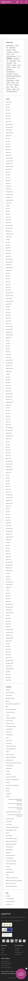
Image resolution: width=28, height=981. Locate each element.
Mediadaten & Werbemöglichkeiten (9, 973)
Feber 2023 (8, 219)
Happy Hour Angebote (10, 757)
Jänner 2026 (8, 121)
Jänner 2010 (8, 626)
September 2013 (9, 537)
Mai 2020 (8, 312)
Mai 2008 (8, 674)
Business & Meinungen (11, 709)
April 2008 (8, 677)
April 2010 (8, 618)
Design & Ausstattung (10, 718)
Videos (7, 875)
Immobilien (8, 774)
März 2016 (8, 452)
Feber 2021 (8, 287)
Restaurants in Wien (11, 78)
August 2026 (8, 102)
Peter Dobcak (9, 74)
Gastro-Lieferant (19, 952)
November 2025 (9, 127)
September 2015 (9, 469)
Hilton (19, 60)
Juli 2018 (8, 374)
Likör (18, 67)
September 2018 (9, 368)
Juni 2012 (8, 573)
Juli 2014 (8, 508)
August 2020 (8, 304)
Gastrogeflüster (9, 734)
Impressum (12, 971)
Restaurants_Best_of (10, 855)
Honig (15, 63)
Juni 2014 (8, 511)
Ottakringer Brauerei (11, 71)
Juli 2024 (8, 172)
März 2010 (8, 621)
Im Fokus (8, 771)
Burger (14, 49)
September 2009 (9, 638)
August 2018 (8, 371)
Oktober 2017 (9, 399)
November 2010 (9, 607)
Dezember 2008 (9, 660)
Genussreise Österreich (11, 746)
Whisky (13, 89)
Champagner (9, 52)
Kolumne (8, 796)
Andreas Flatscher (10, 45)
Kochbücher (8, 793)
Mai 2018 (8, 379)
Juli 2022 (8, 239)
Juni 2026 (8, 107)
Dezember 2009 (9, 629)
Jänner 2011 (8, 601)
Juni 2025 (8, 141)
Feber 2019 (8, 354)
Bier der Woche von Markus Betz (13, 703)
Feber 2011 (8, 598)
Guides (7, 751)
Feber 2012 (8, 579)
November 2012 (9, 565)
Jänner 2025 (8, 155)
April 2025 (8, 146)
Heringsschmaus (9, 760)
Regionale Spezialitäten (11, 844)
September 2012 (9, 570)
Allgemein (8, 689)
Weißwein (9, 89)
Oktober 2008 (9, 666)
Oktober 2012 (9, 567)
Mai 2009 (8, 646)
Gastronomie (9, 58)
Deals (2, 952)
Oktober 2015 (9, 466)
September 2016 (9, 436)
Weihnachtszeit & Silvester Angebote (14, 880)
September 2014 (9, 503)
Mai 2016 (8, 447)
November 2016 (9, 430)
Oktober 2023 (9, 197)
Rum (17, 82)
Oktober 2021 (9, 264)
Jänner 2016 (8, 458)
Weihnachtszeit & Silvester (12, 877)
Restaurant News (9, 847)
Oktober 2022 (9, 231)
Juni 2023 (8, 208)
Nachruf (7, 832)
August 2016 (8, 438)
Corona (8, 54)
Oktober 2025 (9, 130)
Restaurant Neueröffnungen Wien (13, 76)
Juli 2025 (8, 138)
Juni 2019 (8, 343)
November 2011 (9, 581)
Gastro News (8, 732)
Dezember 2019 (9, 326)
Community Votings (10, 712)
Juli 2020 (8, 306)
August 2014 (8, 506)
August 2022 (8, 236)
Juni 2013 (8, 545)
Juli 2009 (8, 643)
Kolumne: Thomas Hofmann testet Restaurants (14, 815)
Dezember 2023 (9, 191)
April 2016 (8, 450)
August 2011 (8, 587)
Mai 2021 (8, 278)
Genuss (7, 737)
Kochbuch (9, 67)
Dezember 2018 (9, 360)
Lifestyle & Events (10, 818)
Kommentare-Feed (10, 901)
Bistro (7, 706)
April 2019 (8, 349)
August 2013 (8, 539)
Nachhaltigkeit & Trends (11, 830)
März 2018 (8, 385)
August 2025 (8, 135)
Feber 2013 (8, 556)
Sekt (7, 85)
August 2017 (8, 405)
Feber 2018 (8, 388)
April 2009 (8, 649)
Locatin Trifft (9, 821)
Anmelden (8, 896)
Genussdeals (9, 743)
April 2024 (8, 180)
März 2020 (8, 318)
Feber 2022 (8, 253)
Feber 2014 (8, 523)
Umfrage (8, 866)
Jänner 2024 (8, 189)
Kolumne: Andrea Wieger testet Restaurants (15, 800)
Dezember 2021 (9, 259)
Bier (7, 47)
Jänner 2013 (8, 559)
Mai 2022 (8, 245)
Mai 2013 (8, 548)
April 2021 (8, 281)
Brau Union (9, 49)
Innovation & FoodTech (11, 777)
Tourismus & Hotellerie (11, 861)
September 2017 (9, 402)
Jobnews (8, 791)
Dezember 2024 (9, 158)
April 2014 (8, 517)
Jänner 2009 (8, 657)
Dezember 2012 (9, 562)
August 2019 (8, 337)
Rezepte (17, 80)
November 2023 (9, 194)
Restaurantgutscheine (6, 967)
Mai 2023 (8, 211)
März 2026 (8, 116)
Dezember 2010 (9, 604)
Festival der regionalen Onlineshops (11, 56)
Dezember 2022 (9, 225)
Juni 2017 (8, 410)
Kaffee (19, 65)
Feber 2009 (8, 654)
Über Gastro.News (5, 971)
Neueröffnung (9, 69)
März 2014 (8, 520)
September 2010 (9, 612)
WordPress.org (9, 904)
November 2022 (9, 228)
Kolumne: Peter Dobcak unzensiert (13, 811)
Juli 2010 (8, 615)
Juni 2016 (8, 444)
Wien (18, 89)
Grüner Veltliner (13, 60)
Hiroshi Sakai (9, 63)
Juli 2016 (8, 441)
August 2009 (8, 640)
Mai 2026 (8, 110)
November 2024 (9, 160)
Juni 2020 (8, 309)
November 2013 (9, 531)
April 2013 (8, 551)
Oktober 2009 (9, 635)
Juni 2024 (8, 175)
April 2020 (8, 315)
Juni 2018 (8, 377)
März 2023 (8, 217)
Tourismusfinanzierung (11, 863)
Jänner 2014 (8, 525)
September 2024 (9, 166)
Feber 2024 (8, 186)
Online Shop (17, 954)
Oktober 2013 (9, 534)
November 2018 (9, 363)
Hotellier (17, 950)
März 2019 (8, 351)
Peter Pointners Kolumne (11, 841)
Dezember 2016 (9, 427)
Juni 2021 (8, 276)
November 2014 (9, 497)
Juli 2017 (7, 407)
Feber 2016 (8, 455)
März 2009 (8, 652)
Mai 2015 (8, 480)
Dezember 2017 (9, 393)
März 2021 (8, 284)
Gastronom (17, 948)
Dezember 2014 (9, 494)
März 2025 (8, 149)
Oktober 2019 (9, 332)
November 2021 (9, 262)
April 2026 (8, 113)
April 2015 (8, 483)
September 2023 (9, 200)
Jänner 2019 (8, 357)
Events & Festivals (10, 723)
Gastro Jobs (3, 954)
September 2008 (9, 668)
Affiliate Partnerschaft (6, 963)
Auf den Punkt (9, 695)
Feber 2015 (8, 489)
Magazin (3, 948)
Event (12, 54)
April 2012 (8, 576)
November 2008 (9, 663)
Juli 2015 (7, 475)
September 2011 (9, 584)
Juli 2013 (8, 542)
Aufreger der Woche (10, 698)
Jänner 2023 (8, 222)
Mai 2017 (8, 413)
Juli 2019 (8, 340)
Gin (7, 60)
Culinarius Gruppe (5, 961)
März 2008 (8, 680)
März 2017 (8, 419)
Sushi (8, 87)
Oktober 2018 (9, 365)
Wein (16, 87)
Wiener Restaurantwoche (12, 91)
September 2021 (9, 267)
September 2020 (9, 301)
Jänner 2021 (8, 290)
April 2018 (8, 382)
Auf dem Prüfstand (10, 692)
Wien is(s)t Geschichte (11, 883)
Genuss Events (9, 740)
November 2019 (9, 329)
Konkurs (14, 67)
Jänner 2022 (8, 256)
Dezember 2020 (9, 292)
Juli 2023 (8, 205)
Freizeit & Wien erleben (11, 726)
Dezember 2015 (9, 461)
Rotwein (13, 82)
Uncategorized (9, 869)
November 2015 (9, 464)
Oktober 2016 (9, 433)
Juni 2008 (8, 671)
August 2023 (8, 203)
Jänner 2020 (8, 323)
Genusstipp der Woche (11, 748)
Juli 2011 (7, 590)
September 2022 (9, 233)
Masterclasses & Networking (12, 827)
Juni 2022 (8, 242)
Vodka (12, 87)
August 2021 (8, 270)
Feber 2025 (8, 152)
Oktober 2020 (9, 298)
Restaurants (8, 852)
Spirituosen (16, 85)
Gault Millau (16, 58)
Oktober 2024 (9, 163)
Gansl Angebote (9, 729)
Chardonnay (16, 52)
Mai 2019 (8, 346)
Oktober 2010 (9, 610)
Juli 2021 (8, 273)
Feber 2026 (8, 118)
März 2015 (8, 486)
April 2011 (8, 593)
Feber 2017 (8, 422)
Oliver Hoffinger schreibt (11, 838)
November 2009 (9, 632)
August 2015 (8, 472)
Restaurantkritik (9, 849)
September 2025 (9, 132)
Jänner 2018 (8, 391)
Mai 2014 (8, 514)
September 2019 (9, 334)
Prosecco (16, 74)
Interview (14, 65)
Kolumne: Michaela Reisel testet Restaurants (15, 808)
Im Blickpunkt (9, 768)
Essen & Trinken (9, 720)
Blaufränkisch (12, 47)
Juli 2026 (8, 104)
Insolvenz (9, 65)
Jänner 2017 (8, 424)
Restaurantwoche (10, 80)
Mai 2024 (8, 177)
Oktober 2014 (9, 500)
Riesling (8, 82)
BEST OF (8, 701)
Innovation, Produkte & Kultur (12, 779)
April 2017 (8, 416)
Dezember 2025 (9, 124)
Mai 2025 (8, 144)
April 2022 (8, 248)
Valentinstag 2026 (10, 872)
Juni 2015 (8, 478)
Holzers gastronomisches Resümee (13, 762)
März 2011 (8, 596)
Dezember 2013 (9, 528)
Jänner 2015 (8, 492)
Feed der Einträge (10, 898)
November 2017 (9, 396)
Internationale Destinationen (12, 785)
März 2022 (8, 250)
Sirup (11, 85)
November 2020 (9, 295)
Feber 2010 (8, 624)
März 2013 (8, 553)
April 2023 (8, 214)
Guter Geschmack (10, 754)
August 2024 (8, 169)
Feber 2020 (8, 320)
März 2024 (8, 183)
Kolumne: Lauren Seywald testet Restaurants (15, 804)
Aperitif (17, 45)
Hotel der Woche (9, 765)
